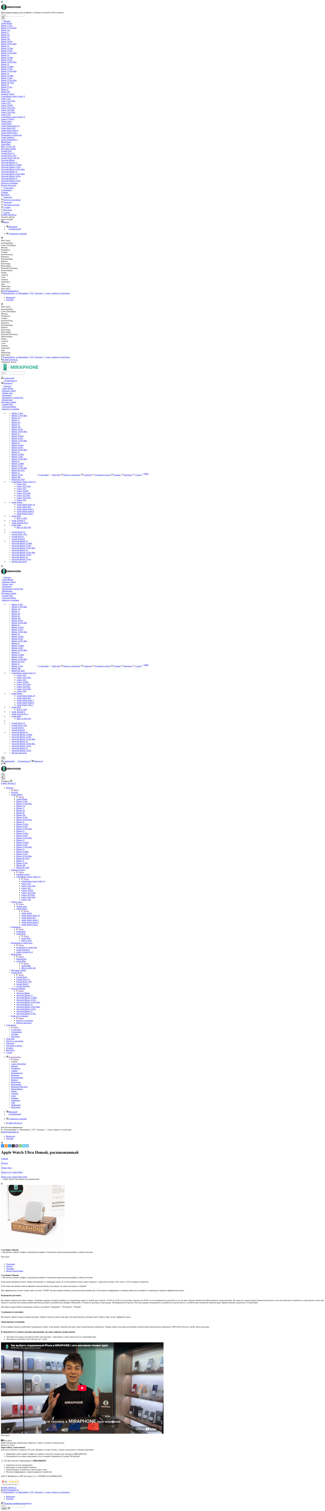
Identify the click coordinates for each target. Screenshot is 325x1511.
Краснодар (15, 1082)
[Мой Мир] (9, 1145)
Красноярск (16, 1084)
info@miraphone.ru (11, 291)
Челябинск (15, 1068)
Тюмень (14, 1098)
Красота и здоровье (24, 1020)
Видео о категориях (14, 1271)
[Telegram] (27, 1145)
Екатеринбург (17, 1077)
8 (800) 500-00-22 (9, 215)
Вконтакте (10, 297)
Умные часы (21, 906)
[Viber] (16, 1145)
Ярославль (15, 1107)
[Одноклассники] (6, 1145)
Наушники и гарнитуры (26, 947)
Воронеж (15, 1075)
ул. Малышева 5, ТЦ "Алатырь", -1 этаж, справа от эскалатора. (36, 293)
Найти (4, 1509)
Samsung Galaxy (23, 874)
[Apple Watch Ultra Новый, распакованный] (32, 1248)
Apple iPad (25, 938)
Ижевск (14, 1080)
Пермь (14, 1091)
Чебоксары (16, 1105)
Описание (10, 1264)
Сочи (13, 1096)
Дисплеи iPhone (23, 993)
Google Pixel (21, 977)
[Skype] (23, 1145)
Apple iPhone (21, 799)
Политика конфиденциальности (18, 1503)
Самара (14, 1071)
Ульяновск (15, 1100)
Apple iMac (26, 966)
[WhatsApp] (20, 1145)
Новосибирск (17, 1089)
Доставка (10, 1269)
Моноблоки (21, 959)
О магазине (16, 1030)
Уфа (13, 1103)
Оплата (9, 1266)
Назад (16, 790)
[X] (13, 1145)
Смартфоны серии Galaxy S (33, 881)
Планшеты (21, 931)
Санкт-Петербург (18, 1064)
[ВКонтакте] (2, 1145)
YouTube (9, 300)
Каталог (14, 792)
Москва (14, 1066)
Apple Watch (26, 913)
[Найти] (3, 18)
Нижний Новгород (19, 1087)
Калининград (17, 1073)
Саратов (14, 1093)
